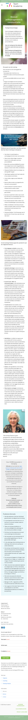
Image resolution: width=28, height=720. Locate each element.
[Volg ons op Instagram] (2, 627)
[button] (2, 5)
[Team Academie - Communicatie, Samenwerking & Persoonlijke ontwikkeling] (14, 5)
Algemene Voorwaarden (14, 717)
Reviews (4, 694)
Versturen (5, 657)
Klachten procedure (9, 716)
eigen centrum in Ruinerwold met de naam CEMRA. (14, 467)
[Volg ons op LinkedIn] (4, 627)
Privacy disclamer (19, 716)
